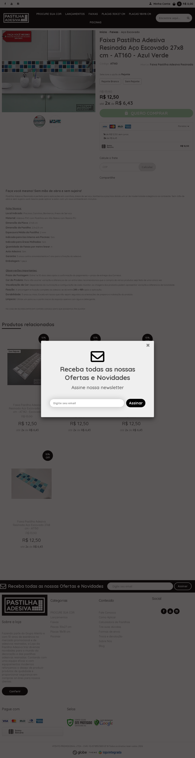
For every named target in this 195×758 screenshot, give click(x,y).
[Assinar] (135, 403)
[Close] (149, 346)
